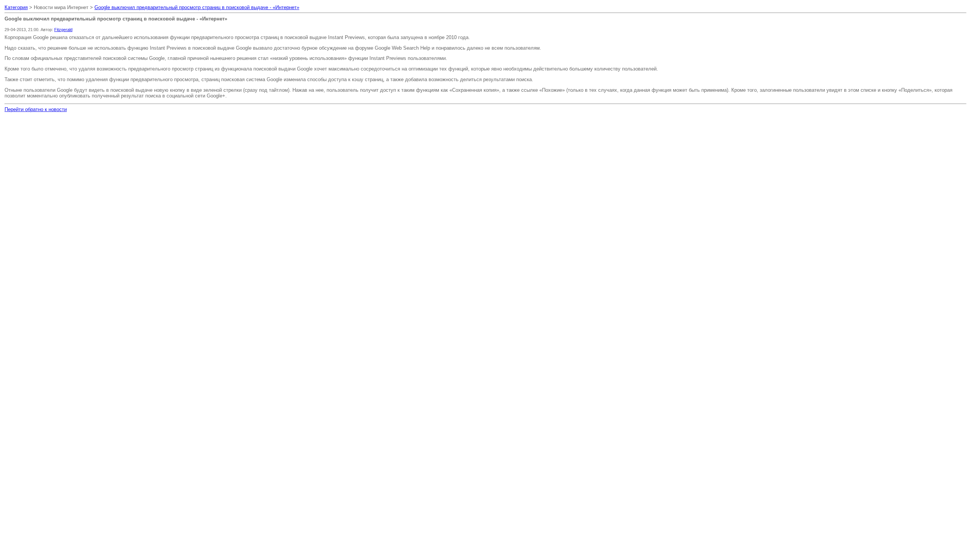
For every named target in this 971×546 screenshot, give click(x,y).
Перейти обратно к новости (36, 109)
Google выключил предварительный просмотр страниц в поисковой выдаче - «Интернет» (196, 7)
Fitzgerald (63, 29)
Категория (16, 7)
